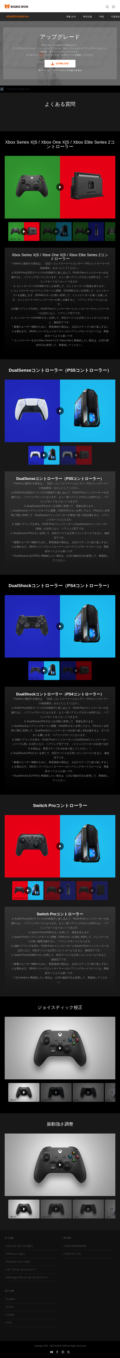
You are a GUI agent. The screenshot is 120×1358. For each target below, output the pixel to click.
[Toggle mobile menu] (113, 6)
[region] (60, 53)
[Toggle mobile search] (107, 6)
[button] (60, 89)
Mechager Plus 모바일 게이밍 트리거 (27, 1277)
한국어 (10, 1307)
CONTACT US (72, 1254)
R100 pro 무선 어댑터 (19, 1261)
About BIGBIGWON (75, 1246)
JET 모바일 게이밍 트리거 (21, 1269)
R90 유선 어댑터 (16, 1254)
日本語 (10, 1314)
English (11, 1299)
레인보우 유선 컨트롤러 (20, 1246)
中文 (9, 1322)
